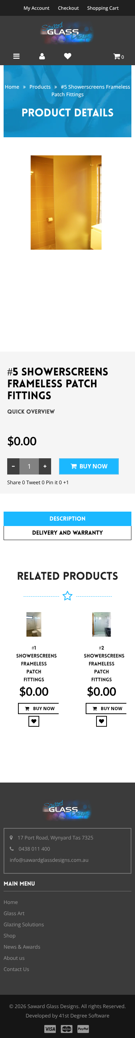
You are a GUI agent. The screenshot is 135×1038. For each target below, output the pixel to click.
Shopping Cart (102, 8)
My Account (36, 8)
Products (40, 87)
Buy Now (93, 466)
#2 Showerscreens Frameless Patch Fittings (104, 664)
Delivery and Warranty (67, 533)
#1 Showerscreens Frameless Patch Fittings (36, 664)
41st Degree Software (84, 1015)
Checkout (68, 8)
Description (67, 519)
